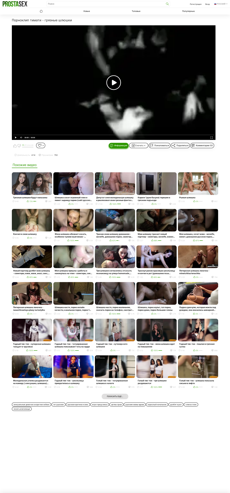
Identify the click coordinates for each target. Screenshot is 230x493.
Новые (86, 11)
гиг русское (58, 404)
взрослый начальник (157, 404)
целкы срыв (116, 404)
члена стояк (191, 404)
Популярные (188, 11)
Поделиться (182, 145)
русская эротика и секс (78, 404)
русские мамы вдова (135, 404)
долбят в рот (176, 404)
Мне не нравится (19, 146)
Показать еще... (115, 396)
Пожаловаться (161, 145)
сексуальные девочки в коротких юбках (31, 404)
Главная (41, 11)
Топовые (136, 11)
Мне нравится (15, 146)
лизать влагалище (22, 409)
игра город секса (99, 404)
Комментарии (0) (204, 145)
